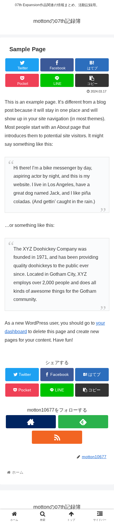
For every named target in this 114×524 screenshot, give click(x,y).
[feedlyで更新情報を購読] (83, 421)
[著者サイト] (31, 421)
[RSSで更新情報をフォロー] (57, 437)
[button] (102, 482)
